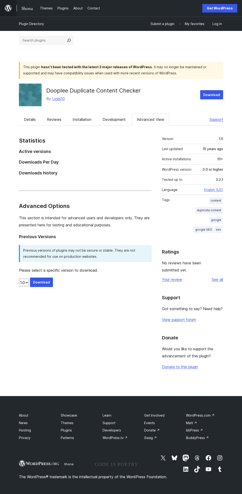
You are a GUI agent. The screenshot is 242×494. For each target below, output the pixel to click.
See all (217, 279)
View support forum (179, 319)
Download (211, 95)
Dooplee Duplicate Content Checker (93, 90)
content (216, 200)
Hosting (25, 430)
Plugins (66, 430)
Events (149, 423)
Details (30, 119)
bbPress (194, 430)
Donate (152, 430)
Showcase (69, 415)
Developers (112, 430)
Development (114, 119)
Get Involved (154, 415)
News (23, 423)
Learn (107, 415)
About (23, 415)
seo (218, 229)
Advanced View (150, 119)
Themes (67, 423)
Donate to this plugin (180, 366)
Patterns (67, 438)
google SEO (203, 229)
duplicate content (209, 210)
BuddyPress (197, 438)
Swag (150, 438)
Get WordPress (220, 8)
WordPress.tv (115, 438)
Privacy (24, 438)
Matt (191, 423)
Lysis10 (58, 98)
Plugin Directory (31, 24)
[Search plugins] (69, 40)
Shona (68, 464)
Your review (172, 279)
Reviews (54, 119)
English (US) (213, 190)
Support (216, 119)
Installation (82, 119)
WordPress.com (200, 415)
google (216, 220)
